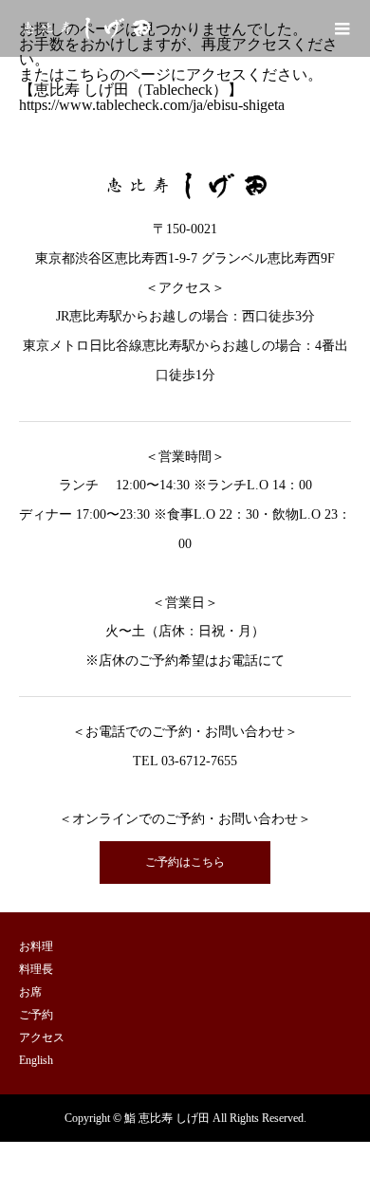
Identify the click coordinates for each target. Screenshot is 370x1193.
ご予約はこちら (185, 862)
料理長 (36, 969)
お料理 (36, 946)
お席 (30, 992)
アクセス (42, 1037)
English (36, 1060)
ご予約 (36, 1014)
